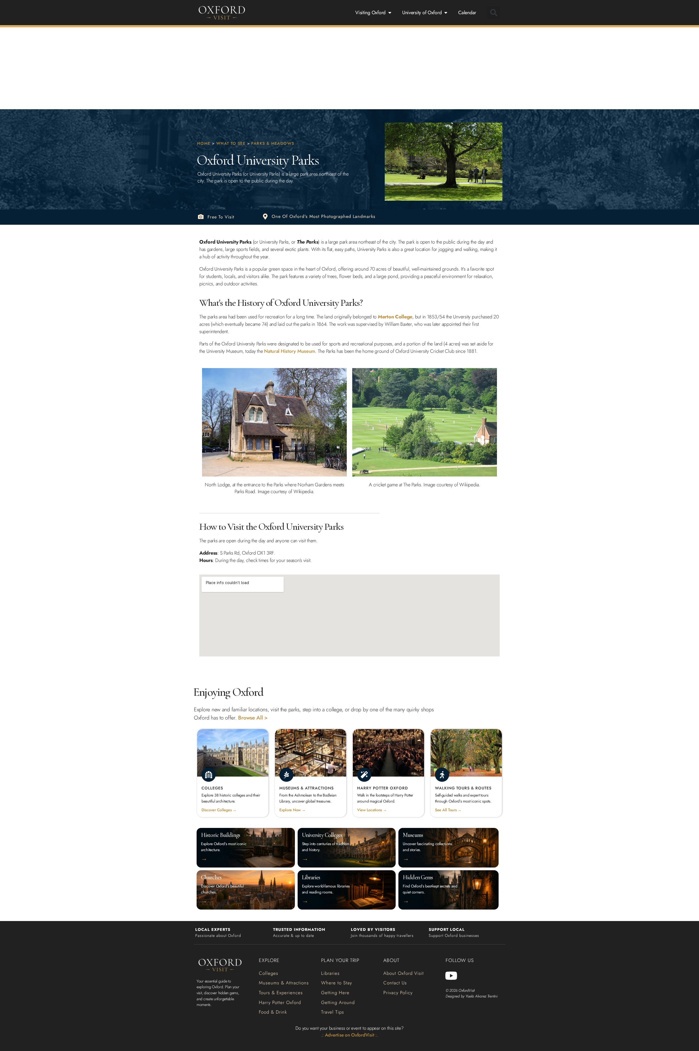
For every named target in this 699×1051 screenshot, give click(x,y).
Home (204, 143)
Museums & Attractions (306, 788)
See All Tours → (448, 810)
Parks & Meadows (272, 143)
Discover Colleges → (219, 810)
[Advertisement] (349, 68)
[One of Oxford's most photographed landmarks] (265, 217)
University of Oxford (422, 12)
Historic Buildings (220, 835)
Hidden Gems (418, 877)
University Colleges (322, 835)
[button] (493, 12)
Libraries (311, 877)
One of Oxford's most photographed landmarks (323, 216)
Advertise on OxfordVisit (349, 1035)
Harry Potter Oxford (382, 788)
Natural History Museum (289, 351)
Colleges (212, 788)
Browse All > (253, 717)
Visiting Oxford (370, 12)
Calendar (467, 12)
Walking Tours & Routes (463, 788)
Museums (413, 835)
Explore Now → (292, 810)
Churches (211, 877)
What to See (230, 143)
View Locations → (372, 810)
